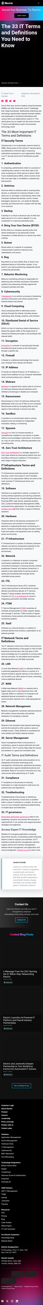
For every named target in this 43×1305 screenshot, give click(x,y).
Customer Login (7, 1105)
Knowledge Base (7, 1238)
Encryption (5, 346)
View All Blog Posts (21, 1086)
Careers (4, 1115)
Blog (3, 1219)
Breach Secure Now (8, 1166)
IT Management (7, 1147)
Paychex (4, 1204)
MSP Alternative (7, 1154)
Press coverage (7, 1122)
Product (4, 1112)
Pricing (4, 1216)
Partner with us (7, 1125)
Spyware (4, 433)
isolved (4, 1198)
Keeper (4, 1169)
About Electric (6, 1109)
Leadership (5, 1118)
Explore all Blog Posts (9, 83)
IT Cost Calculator (8, 1229)
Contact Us (21, 920)
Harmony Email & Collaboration (13, 1175)
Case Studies (6, 1222)
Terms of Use (18, 1286)
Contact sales (6, 1128)
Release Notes (6, 1241)
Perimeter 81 (6, 1182)
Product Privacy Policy (8, 1288)
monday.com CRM (8, 509)
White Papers (6, 1226)
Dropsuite (5, 1179)
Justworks (5, 1201)
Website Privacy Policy (31, 1286)
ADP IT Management (9, 1191)
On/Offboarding (7, 1157)
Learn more (21, 15)
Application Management (11, 1137)
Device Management (9, 1141)
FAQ (3, 1213)
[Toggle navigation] (39, 3)
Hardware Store (7, 1144)
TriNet (3, 1194)
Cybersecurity (6, 1150)
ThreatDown (6, 1172)
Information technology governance (15, 817)
